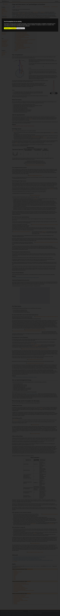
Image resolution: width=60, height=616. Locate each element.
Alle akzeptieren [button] (7, 28)
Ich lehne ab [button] (13, 28)
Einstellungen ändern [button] (20, 28)
